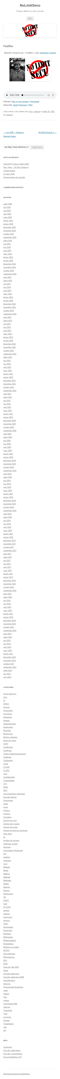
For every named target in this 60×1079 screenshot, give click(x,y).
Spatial (6, 994)
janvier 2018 (8, 537)
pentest (6, 910)
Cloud (5, 764)
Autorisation (8, 727)
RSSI (5, 964)
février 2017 (8, 574)
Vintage (6, 1020)
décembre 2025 (9, 227)
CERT (5, 744)
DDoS (5, 787)
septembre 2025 (9, 237)
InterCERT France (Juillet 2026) (16, 164)
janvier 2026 (8, 224)
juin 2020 (7, 441)
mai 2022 (7, 364)
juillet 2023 (7, 321)
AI (4, 701)
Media (5, 870)
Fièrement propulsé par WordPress (16, 1074)
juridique (6, 857)
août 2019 (7, 474)
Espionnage (8, 800)
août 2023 (7, 317)
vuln (5, 1027)
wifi (4, 1030)
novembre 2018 (9, 504)
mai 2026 (7, 211)
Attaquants (7, 717)
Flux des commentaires (12, 1054)
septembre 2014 (9, 667)
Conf (5, 774)
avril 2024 (7, 291)
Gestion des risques (11, 824)
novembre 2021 (9, 384)
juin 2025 (7, 244)
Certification (8, 747)
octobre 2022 (8, 351)
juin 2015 (7, 641)
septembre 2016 (9, 591)
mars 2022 (7, 371)
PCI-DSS (7, 907)
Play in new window (20, 101)
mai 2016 (7, 604)
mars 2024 (7, 294)
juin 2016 (7, 601)
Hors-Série (7, 834)
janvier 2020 (8, 457)
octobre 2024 (8, 271)
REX (5, 960)
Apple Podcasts (20, 105)
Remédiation (8, 944)
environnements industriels (14, 794)
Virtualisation (8, 1024)
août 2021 (7, 394)
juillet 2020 (7, 437)
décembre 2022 (9, 344)
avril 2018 (7, 527)
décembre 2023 (9, 304)
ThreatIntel (7, 1010)
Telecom (6, 1007)
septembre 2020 (9, 431)
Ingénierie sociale (10, 844)
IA (4, 837)
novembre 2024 (9, 267)
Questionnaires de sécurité (14, 177)
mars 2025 (7, 254)
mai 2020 (7, 444)
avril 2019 (7, 487)
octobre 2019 (8, 467)
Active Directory (9, 694)
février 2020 (8, 454)
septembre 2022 (9, 354)
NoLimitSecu (30, 5)
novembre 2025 (9, 231)
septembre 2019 (9, 471)
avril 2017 (7, 567)
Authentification (9, 724)
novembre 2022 (9, 347)
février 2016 (8, 614)
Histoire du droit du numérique (15, 830)
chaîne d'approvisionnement (14, 754)
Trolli (5, 1014)
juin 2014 (7, 674)
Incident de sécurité (11, 840)
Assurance (7, 714)
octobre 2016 (8, 587)
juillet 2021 (7, 397)
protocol (6, 920)
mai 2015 (7, 644)
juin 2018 (7, 521)
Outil (5, 904)
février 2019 (8, 494)
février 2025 (8, 257)
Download (34, 101)
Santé (5, 970)
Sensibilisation (9, 980)
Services (6, 984)
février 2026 (8, 221)
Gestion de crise (10, 820)
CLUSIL (6, 771)
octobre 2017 (8, 547)
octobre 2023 (8, 311)
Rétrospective (9, 957)
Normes (6, 890)
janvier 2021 (8, 417)
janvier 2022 (8, 377)
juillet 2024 (7, 281)
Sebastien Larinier (48, 53)
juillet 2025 (7, 241)
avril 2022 (7, 367)
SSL (5, 997)
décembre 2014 (9, 657)
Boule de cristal (9, 741)
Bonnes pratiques (10, 737)
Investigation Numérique (13, 850)
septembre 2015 (9, 631)
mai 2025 (7, 247)
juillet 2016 (7, 597)
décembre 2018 (9, 501)
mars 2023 (7, 334)
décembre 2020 (9, 421)
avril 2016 (7, 607)
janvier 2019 (8, 497)
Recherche (7, 930)
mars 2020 (7, 451)
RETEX (6, 950)
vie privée (7, 1017)
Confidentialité (9, 777)
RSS (30, 105)
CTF (5, 784)
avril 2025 (7, 251)
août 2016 (7, 594)
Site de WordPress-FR (12, 1057)
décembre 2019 (9, 461)
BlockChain (8, 734)
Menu (30, 18)
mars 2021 (7, 411)
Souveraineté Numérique (13, 987)
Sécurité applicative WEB (13, 977)
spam (5, 990)
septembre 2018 (9, 511)
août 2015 (7, 634)
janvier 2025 (8, 261)
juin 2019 (7, 481)
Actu (31, 112)
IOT (4, 854)
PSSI (5, 924)
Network (6, 887)
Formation (7, 817)
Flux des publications (12, 1050)
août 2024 (7, 277)
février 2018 (8, 534)
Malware (6, 867)
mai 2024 (7, 287)
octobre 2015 (8, 627)
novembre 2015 (9, 624)
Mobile (6, 884)
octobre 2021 (8, 387)
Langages (7, 860)
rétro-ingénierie (9, 954)
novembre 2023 (9, 307)
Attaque (6, 721)
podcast (37, 112)
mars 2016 (7, 611)
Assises (6, 707)
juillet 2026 (7, 204)
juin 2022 (7, 361)
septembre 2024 (9, 274)
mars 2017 (7, 571)
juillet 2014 (7, 671)
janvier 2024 (8, 301)
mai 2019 (7, 484)
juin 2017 (7, 561)
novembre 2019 (9, 464)
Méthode (6, 877)
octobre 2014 (8, 664)
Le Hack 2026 (9, 174)
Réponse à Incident (11, 947)
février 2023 (8, 337)
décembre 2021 (9, 381)
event (5, 807)
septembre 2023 (9, 314)
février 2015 (8, 654)
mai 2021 (7, 404)
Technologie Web (10, 1004)
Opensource (8, 894)
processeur (7, 917)
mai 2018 (7, 524)
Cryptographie (9, 781)
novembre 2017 (9, 544)
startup (6, 1000)
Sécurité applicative (11, 974)
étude (5, 804)
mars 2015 (7, 651)
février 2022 (8, 374)
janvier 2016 (8, 617)
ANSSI (6, 704)
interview (6, 847)
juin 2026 (7, 207)
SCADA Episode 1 (47, 132)
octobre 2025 (8, 234)
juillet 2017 (7, 557)
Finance (6, 810)
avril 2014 (7, 677)
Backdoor (7, 731)
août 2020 (7, 434)
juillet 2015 (7, 637)
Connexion (7, 1047)
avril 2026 (7, 214)
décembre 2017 (9, 541)
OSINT (6, 900)
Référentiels (8, 937)
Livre (5, 864)
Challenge (7, 757)
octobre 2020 (8, 427)
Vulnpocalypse (9, 171)
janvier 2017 (8, 577)
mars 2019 (7, 491)
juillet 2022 (7, 357)
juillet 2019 (7, 477)
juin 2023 (7, 324)
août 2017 (7, 554)
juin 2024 (7, 284)
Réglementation (9, 940)
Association (8, 711)
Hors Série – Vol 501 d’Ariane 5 (16, 167)
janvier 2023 (8, 341)
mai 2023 (7, 327)
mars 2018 (7, 531)
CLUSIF (6, 767)
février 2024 (8, 297)
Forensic (6, 814)
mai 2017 (7, 564)
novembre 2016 (9, 584)
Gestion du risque (10, 827)
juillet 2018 (7, 517)
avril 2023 (7, 331)
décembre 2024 (9, 264)
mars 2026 (7, 217)
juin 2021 (7, 401)
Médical (6, 874)
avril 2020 (7, 447)
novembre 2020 (9, 424)
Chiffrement (8, 761)
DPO (5, 790)
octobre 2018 (8, 507)
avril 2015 (7, 647)
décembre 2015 (9, 621)
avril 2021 (7, 407)
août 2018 (7, 514)
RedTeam (7, 934)
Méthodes (7, 880)
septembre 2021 (9, 391)
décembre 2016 (9, 581)
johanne (9, 115)
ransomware (8, 927)
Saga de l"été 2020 (11, 967)
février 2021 (8, 414)
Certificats (7, 751)
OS (4, 897)
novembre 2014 (9, 661)
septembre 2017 (9, 551)
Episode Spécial (9, 797)
